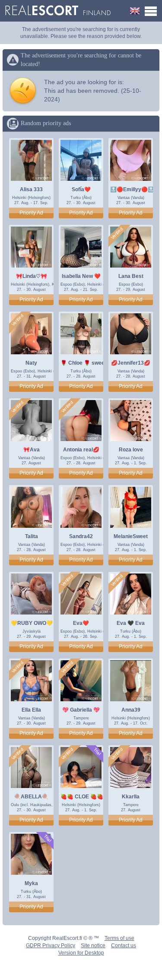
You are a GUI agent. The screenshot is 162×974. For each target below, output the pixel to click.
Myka (31, 883)
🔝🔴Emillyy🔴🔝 (132, 189)
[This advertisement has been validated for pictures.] (117, 233)
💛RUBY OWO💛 (32, 623)
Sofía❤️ (81, 189)
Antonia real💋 (81, 450)
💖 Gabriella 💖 (81, 710)
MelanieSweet (131, 536)
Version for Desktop (81, 953)
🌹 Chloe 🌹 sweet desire (91, 363)
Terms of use (119, 938)
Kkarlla (131, 797)
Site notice (93, 945)
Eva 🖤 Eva (131, 623)
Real (57, 10)
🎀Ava (31, 450)
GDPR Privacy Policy (50, 945)
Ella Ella (31, 710)
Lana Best (130, 276)
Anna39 (130, 710)
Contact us (123, 945)
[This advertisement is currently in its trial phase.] (97, 751)
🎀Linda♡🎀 (31, 276)
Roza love (131, 450)
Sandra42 (81, 536)
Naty (31, 363)
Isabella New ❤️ (81, 276)
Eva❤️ (81, 623)
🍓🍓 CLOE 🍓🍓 (81, 797)
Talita (31, 536)
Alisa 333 (31, 189)
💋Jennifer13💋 (130, 363)
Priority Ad (31, 213)
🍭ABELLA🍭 (31, 797)
